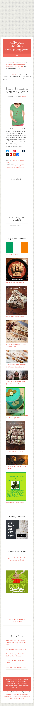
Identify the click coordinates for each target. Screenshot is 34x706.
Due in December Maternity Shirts (17, 90)
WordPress (14, 687)
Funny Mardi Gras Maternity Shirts (16, 667)
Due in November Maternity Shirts (16, 649)
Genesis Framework (23, 685)
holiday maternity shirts (18, 167)
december (21, 164)
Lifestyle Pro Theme (10, 685)
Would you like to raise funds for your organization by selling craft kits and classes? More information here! (17, 696)
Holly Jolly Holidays (17, 44)
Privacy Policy (17, 679)
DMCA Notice (9, 679)
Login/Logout (24, 681)
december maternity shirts (12, 166)
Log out (20, 687)
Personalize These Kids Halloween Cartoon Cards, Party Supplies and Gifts (16, 643)
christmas (15, 164)
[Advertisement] (17, 17)
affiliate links (14, 74)
